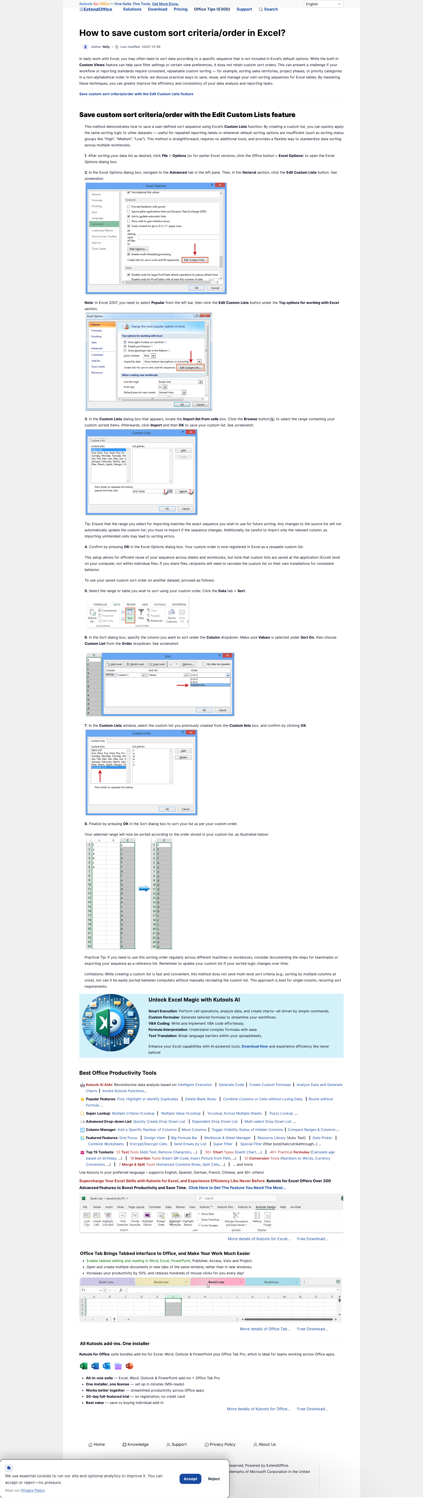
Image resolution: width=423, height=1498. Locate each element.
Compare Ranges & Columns (311, 1129)
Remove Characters (174, 1152)
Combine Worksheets (106, 1144)
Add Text (148, 1152)
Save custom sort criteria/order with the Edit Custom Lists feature (136, 94)
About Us (267, 1444)
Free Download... (312, 1238)
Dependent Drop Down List (215, 1121)
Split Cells (210, 1164)
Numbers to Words (297, 1158)
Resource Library (272, 1138)
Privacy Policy (223, 1444)
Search (271, 9)
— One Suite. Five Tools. (129, 4)
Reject (214, 1479)
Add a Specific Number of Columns (147, 1129)
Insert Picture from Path (210, 1158)
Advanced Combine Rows (179, 1164)
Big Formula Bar (184, 1138)
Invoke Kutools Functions (123, 1091)
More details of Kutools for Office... (259, 1409)
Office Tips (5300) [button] (212, 9)
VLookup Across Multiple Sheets (235, 1113)
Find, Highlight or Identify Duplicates (147, 1099)
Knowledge (138, 1444)
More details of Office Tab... (265, 1329)
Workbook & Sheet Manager (227, 1138)
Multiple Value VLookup (181, 1113)
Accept (190, 1479)
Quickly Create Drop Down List (159, 1121)
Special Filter (251, 1144)
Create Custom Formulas (270, 1084)
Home (99, 1444)
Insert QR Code (176, 1158)
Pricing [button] (180, 9)
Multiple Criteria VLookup (133, 1113)
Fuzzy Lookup (281, 1113)
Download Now (255, 1046)
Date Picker (322, 1138)
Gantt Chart (246, 1152)
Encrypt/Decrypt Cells (148, 1144)
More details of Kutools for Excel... (259, 1238)
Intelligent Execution (195, 1084)
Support (244, 9)
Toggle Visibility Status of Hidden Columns (247, 1129)
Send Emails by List (190, 1144)
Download (157, 9)
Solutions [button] (132, 9)
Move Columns (194, 1129)
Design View (154, 1138)
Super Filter (222, 1144)
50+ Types (219, 1152)
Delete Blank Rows (200, 1099)
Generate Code (231, 1084)
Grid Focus (128, 1138)
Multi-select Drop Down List (268, 1121)
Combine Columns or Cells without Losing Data (262, 1099)
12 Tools (127, 1152)
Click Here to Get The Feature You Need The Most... (237, 1187)
